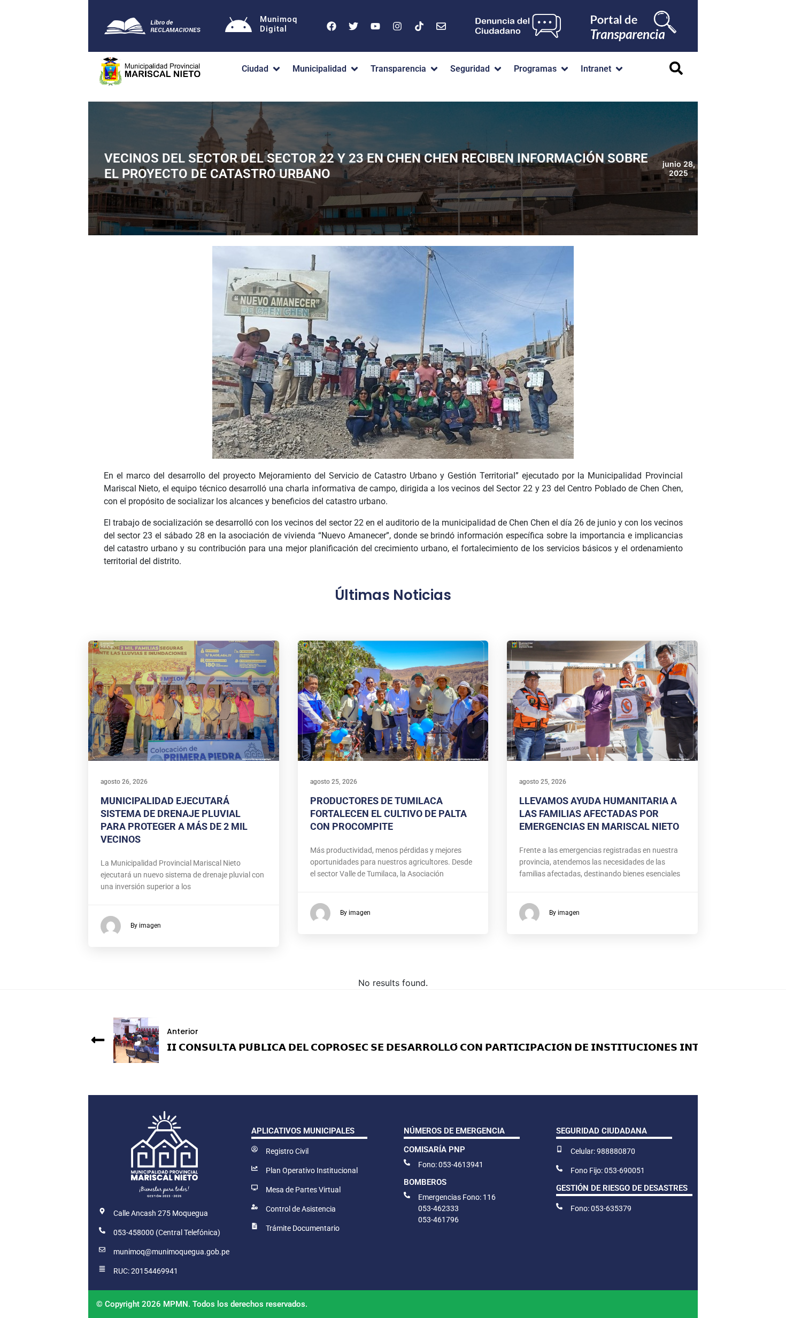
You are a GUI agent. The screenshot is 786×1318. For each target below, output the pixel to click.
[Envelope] (441, 26)
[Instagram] (397, 26)
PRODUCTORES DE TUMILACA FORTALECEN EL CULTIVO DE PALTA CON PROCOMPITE (388, 813)
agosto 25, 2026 (333, 781)
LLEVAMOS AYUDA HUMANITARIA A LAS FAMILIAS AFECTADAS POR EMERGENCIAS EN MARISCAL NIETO (599, 813)
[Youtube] (375, 26)
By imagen (145, 925)
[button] (261, 69)
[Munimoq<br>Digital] (238, 26)
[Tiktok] (419, 26)
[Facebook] (331, 26)
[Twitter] (353, 26)
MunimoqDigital (278, 24)
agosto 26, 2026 (124, 781)
